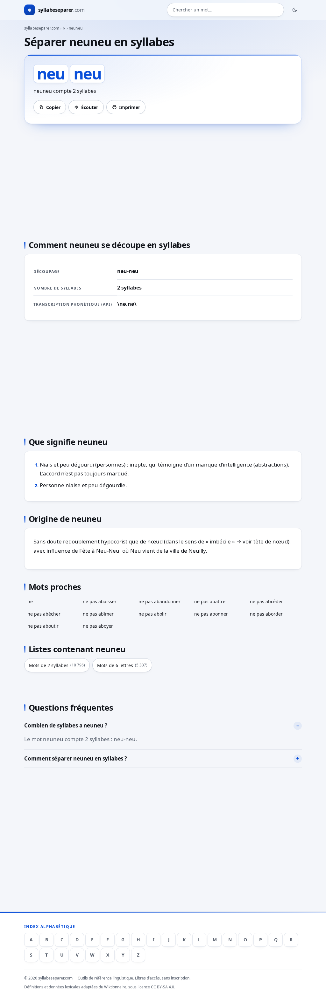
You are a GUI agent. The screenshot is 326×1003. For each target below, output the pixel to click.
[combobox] (225, 10)
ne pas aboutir (43, 626)
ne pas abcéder (266, 601)
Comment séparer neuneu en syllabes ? (75, 758)
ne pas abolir (152, 614)
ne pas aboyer (98, 626)
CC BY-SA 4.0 (162, 987)
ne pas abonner (211, 614)
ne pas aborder (266, 614)
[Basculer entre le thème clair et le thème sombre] (295, 10)
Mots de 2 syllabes (57, 665)
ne (30, 601)
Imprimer (129, 107)
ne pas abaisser (100, 601)
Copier (53, 107)
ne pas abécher (43, 614)
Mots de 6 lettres (122, 665)
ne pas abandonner (159, 601)
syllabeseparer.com (41, 28)
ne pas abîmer (98, 614)
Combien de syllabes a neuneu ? (65, 725)
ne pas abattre (209, 601)
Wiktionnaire (115, 987)
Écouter (89, 107)
